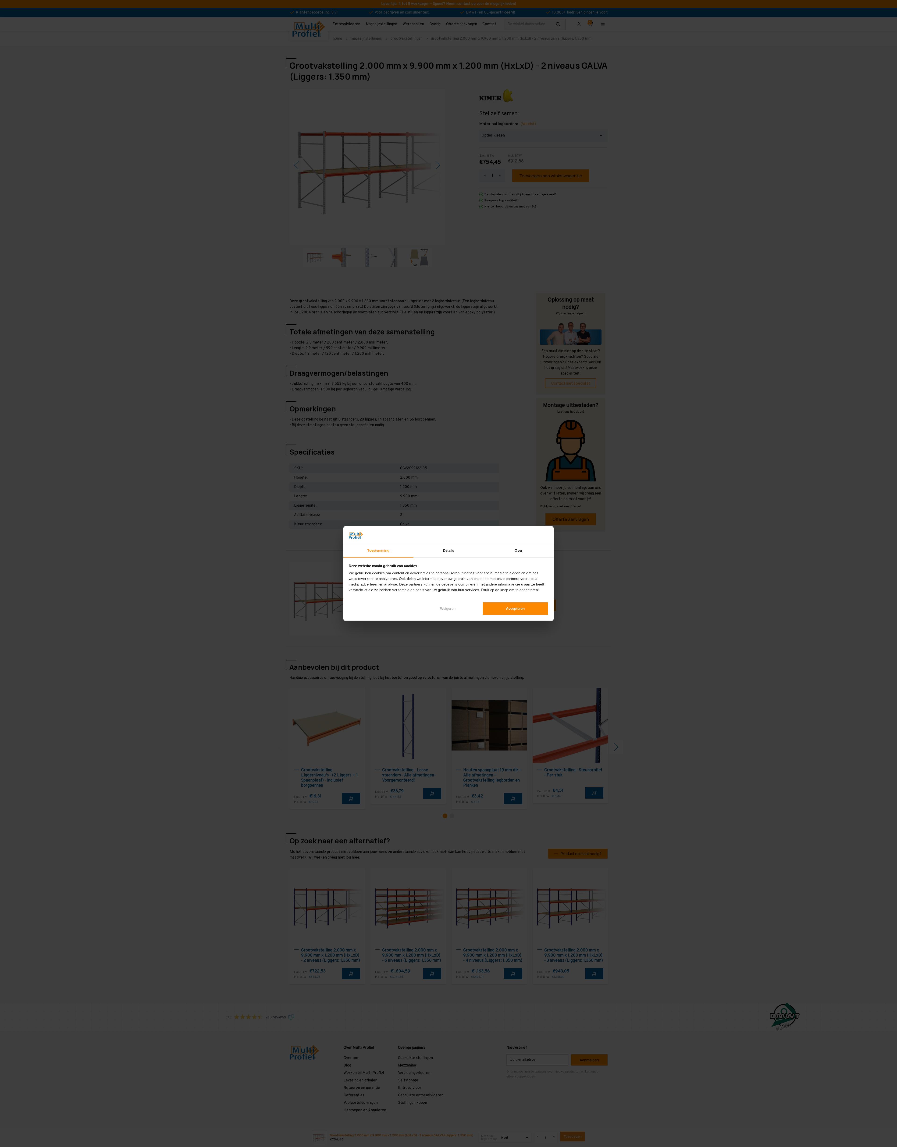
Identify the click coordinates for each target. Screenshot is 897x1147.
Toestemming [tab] (378, 550)
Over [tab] (519, 550)
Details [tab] (448, 550)
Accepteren (515, 608)
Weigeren (448, 608)
